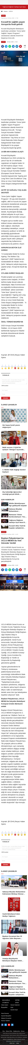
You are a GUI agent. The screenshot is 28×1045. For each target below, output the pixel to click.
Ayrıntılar (12, 1043)
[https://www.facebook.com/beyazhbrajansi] (2, 1025)
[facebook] (2, 46)
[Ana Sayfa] (1, 11)
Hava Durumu (5, 1013)
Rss (4, 1031)
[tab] (5, 375)
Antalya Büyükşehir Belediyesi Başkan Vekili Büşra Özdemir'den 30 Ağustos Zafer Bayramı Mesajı (12, 960)
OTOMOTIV (5, 1002)
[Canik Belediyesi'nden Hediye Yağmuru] (14, 904)
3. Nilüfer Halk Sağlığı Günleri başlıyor (14, 471)
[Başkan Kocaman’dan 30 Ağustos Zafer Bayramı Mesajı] (14, 927)
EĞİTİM (17, 1000)
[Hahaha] (18, 365)
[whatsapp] (9, 46)
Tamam (17, 1043)
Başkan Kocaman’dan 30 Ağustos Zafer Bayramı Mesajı (12, 937)
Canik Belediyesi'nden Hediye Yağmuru (11, 915)
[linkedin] (16, 46)
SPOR (17, 1002)
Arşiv (11, 1007)
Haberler (6, 11)
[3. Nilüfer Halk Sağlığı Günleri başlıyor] (14, 460)
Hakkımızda (16, 1031)
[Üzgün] (25, 365)
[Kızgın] (15, 365)
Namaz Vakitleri (5, 1020)
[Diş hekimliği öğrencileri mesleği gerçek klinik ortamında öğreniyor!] (14, 482)
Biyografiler (4, 1007)
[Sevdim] (9, 365)
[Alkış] (5, 365)
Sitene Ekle (9, 1031)
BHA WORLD (6, 1000)
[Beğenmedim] (12, 365)
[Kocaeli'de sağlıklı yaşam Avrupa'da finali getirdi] (14, 58)
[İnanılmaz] (21, 365)
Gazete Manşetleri (6, 1015)
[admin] (12, 1025)
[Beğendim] (2, 365)
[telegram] (13, 46)
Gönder (5, 398)
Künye (22, 1031)
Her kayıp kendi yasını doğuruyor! (11, 426)
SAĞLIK (11, 11)
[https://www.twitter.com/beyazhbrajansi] (5, 1025)
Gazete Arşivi (14, 1009)
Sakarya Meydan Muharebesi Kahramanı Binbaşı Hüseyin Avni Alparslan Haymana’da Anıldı (13, 893)
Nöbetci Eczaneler (6, 1018)
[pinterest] (20, 46)
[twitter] (6, 46)
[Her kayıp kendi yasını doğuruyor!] (14, 416)
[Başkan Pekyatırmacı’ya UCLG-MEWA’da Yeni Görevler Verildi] (14, 582)
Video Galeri (4, 1005)
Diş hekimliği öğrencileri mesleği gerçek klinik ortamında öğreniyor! (12, 493)
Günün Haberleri (15, 1005)
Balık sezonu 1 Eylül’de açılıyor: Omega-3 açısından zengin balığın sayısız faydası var (13, 448)
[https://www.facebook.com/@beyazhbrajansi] (9, 1025)
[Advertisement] (14, 92)
